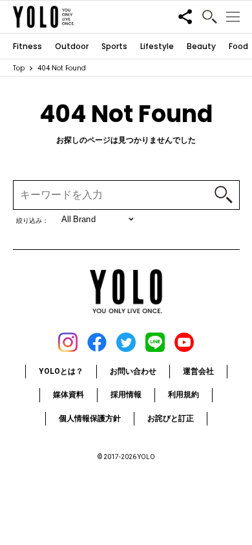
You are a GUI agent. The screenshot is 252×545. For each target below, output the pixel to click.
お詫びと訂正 (170, 418)
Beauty (201, 46)
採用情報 (126, 394)
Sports (114, 46)
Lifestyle (157, 46)
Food (238, 46)
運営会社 (198, 371)
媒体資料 (68, 394)
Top (19, 68)
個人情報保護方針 (90, 418)
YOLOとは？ (61, 371)
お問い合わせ (133, 371)
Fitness (27, 46)
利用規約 (183, 394)
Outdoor (72, 46)
